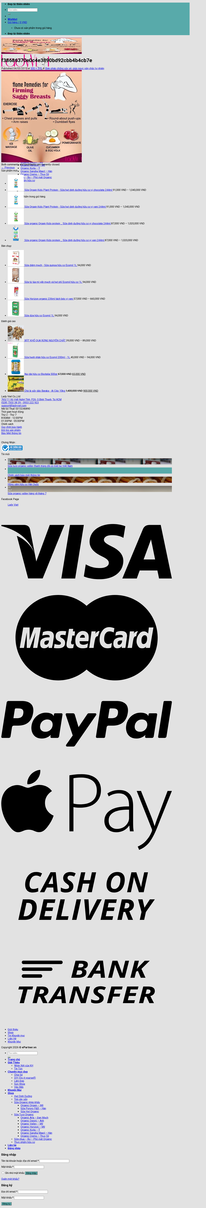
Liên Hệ (12, 1038)
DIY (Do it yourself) (25, 1077)
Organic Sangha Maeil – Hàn (36, 171)
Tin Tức (18, 1068)
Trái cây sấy (21, 1099)
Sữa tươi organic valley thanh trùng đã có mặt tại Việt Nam (40, 465)
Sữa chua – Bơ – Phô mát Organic (33, 1139)
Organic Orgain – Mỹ (32, 1105)
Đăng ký (6, 1204)
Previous (8, 167)
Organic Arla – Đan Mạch (34, 1117)
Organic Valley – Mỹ (32, 1123)
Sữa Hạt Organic (30, 1111)
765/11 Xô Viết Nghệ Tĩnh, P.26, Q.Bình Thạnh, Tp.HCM (31, 399)
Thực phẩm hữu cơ (24, 1142)
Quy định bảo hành (11, 427)
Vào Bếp (18, 1087)
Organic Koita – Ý (30, 168)
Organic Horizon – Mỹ (33, 1126)
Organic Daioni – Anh (32, 1120)
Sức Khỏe (19, 1083)
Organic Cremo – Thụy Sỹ (35, 174)
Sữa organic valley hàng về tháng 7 (27, 493)
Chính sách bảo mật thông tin (24, 475)
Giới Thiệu (14, 1062)
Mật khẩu (7, 1166)
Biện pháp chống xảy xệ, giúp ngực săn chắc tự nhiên (74, 68)
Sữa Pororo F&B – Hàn (33, 1108)
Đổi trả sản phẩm (11, 430)
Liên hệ (12, 1145)
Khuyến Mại (14, 1041)
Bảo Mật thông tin (11, 433)
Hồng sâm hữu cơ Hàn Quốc (23, 484)
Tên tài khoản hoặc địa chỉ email (20, 1160)
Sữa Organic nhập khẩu (27, 1102)
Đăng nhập (31, 1173)
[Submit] (9, 14)
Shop (11, 1032)
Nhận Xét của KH (23, 1065)
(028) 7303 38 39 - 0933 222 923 (20, 402)
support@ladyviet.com (13, 405)
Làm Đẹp (19, 1080)
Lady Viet (13, 504)
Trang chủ (14, 1059)
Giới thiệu (13, 1029)
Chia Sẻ (18, 1074)
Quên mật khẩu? (10, 1178)
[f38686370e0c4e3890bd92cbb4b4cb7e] (41, 161)
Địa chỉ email (9, 1191)
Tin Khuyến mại (16, 1035)
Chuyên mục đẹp (18, 1071)
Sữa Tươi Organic (24, 1114)
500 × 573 (36, 68)
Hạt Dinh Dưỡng (23, 1096)
